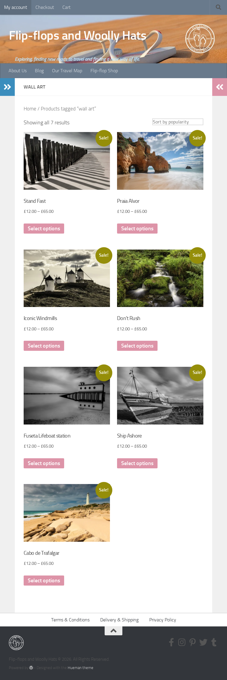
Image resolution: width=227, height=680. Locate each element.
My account (15, 7)
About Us (18, 70)
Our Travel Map (67, 70)
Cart (66, 7)
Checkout (44, 7)
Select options (44, 228)
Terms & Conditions (70, 620)
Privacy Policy (162, 620)
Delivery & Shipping (119, 620)
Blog (39, 70)
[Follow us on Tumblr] (214, 642)
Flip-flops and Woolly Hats (77, 35)
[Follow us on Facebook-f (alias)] (171, 642)
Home (30, 109)
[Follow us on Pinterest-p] (193, 642)
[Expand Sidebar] (7, 87)
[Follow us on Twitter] (203, 642)
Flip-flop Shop (104, 70)
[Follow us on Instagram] (182, 642)
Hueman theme (80, 667)
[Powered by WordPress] (31, 668)
